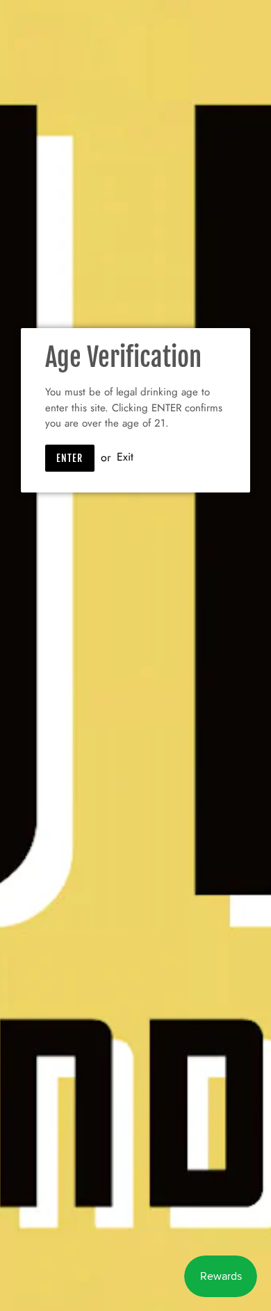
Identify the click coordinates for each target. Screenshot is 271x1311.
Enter (69, 458)
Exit (125, 457)
